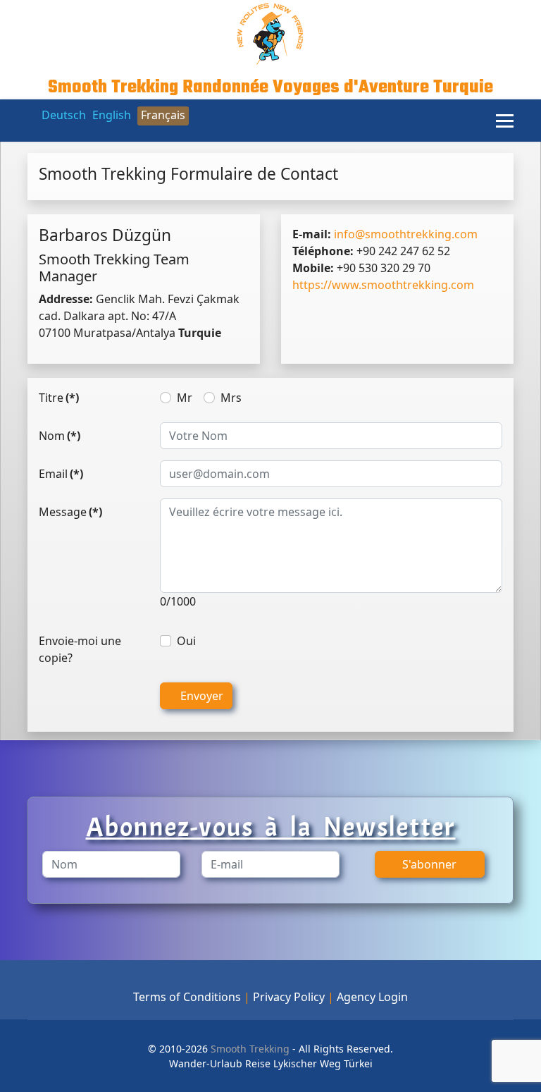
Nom (59, 435)
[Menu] (505, 120)
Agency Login (372, 997)
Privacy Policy (289, 997)
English (111, 115)
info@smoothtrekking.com (406, 234)
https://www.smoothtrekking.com (383, 285)
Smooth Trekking (249, 1048)
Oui (186, 641)
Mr (184, 397)
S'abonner (429, 864)
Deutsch (64, 115)
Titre (59, 397)
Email (61, 473)
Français (163, 115)
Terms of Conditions (187, 997)
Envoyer (200, 696)
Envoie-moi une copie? (80, 649)
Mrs (231, 397)
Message (70, 512)
